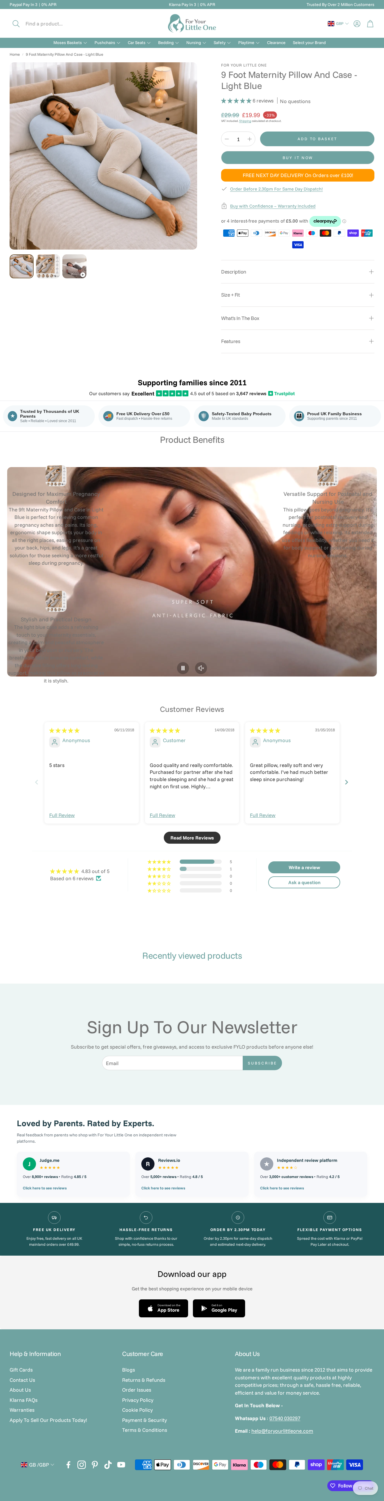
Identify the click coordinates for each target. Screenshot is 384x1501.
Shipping (245, 121)
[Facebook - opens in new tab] (68, 1465)
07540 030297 (284, 1418)
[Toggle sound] (201, 668)
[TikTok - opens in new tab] (108, 1465)
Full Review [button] (62, 815)
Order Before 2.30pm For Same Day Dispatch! (276, 189)
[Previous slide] (37, 782)
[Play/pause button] (183, 668)
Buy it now (298, 157)
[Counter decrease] (226, 139)
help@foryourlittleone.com (282, 1431)
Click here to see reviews (45, 1188)
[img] (64, 730)
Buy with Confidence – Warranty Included (273, 206)
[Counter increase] (249, 139)
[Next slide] (347, 782)
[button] (50, 23)
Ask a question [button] (304, 882)
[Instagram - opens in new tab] (81, 1465)
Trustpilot (282, 393)
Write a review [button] (304, 867)
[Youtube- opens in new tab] (121, 1465)
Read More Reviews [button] (192, 838)
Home (15, 54)
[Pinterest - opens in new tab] (95, 1465)
